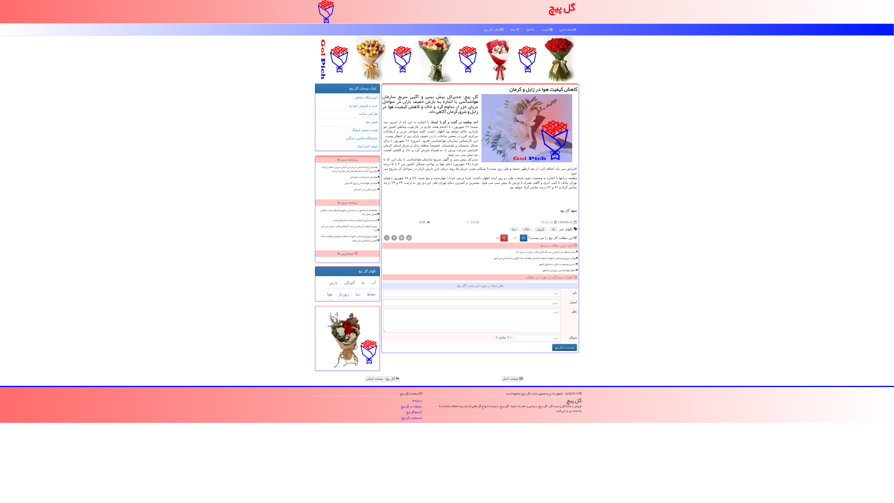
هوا (528, 30)
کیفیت (545, 30)
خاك (408, 150)
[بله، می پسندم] (523, 238)
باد (445, 150)
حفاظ (514, 30)
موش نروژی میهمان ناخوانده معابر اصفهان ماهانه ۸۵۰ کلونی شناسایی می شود (534, 258)
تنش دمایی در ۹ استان (365, 189)
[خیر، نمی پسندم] (504, 238)
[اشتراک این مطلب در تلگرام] (409, 237)
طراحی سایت (368, 114)
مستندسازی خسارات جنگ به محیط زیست (355, 220)
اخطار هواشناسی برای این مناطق (559, 270)
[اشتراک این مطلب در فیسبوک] (394, 237)
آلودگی (349, 283)
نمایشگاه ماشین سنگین (362, 138)
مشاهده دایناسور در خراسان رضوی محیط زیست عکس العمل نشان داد (348, 212)
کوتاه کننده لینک (367, 146)
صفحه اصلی (566, 30)
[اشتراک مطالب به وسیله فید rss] (401, 237)
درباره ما (417, 400)
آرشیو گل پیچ (414, 412)
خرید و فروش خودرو (363, 105)
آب (373, 283)
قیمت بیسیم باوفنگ (365, 130)
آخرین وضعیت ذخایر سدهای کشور (557, 264)
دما (514, 229)
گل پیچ (564, 210)
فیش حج (372, 122)
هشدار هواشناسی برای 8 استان (360, 183)
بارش (433, 136)
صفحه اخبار (511, 379)
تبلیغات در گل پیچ (411, 406)
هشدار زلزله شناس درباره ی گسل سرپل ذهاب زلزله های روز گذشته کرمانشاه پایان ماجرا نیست (349, 169)
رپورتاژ (344, 294)
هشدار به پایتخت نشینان (363, 177)
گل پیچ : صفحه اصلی (381, 379)
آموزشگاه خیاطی (366, 97)
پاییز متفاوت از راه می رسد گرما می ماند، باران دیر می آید (545, 252)
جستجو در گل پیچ (411, 418)
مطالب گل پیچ (492, 30)
